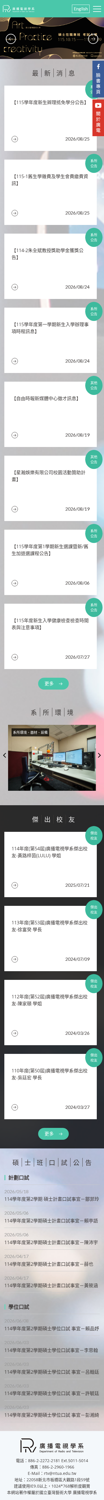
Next (99, 755)
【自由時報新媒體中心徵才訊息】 (46, 398)
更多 (49, 683)
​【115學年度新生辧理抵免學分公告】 (50, 102)
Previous (4, 755)
